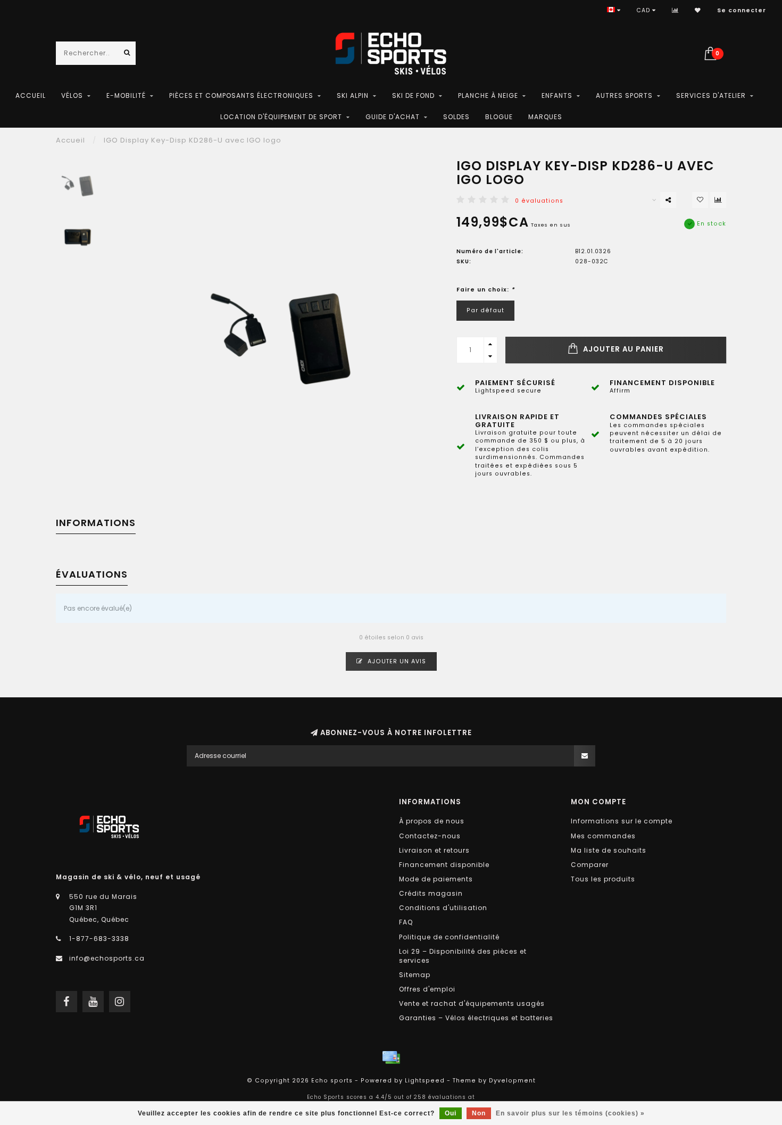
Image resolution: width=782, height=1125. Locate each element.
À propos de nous (431, 821)
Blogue (499, 116)
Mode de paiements (436, 879)
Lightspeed (425, 1081)
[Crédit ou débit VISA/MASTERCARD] (391, 1057)
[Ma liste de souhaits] (698, 10)
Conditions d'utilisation (443, 907)
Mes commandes (603, 835)
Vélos (72, 95)
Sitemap (414, 974)
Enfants (557, 95)
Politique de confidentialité (449, 936)
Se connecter (741, 10)
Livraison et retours (434, 850)
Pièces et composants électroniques (241, 95)
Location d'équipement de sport (281, 116)
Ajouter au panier (622, 349)
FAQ (406, 922)
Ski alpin (353, 95)
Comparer (590, 864)
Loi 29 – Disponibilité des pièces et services (463, 956)
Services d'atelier (711, 95)
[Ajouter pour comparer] (718, 200)
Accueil (30, 95)
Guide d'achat (392, 116)
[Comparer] (675, 10)
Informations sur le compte (621, 821)
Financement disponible (444, 864)
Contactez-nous (430, 835)
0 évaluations (539, 201)
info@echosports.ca (107, 958)
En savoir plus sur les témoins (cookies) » (570, 1113)
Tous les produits (603, 879)
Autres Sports (624, 95)
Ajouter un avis (395, 661)
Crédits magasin (431, 893)
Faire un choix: (485, 290)
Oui (450, 1113)
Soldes (456, 116)
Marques (545, 116)
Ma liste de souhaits (608, 850)
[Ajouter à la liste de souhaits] (700, 200)
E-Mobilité (126, 95)
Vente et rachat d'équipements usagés (472, 1003)
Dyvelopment (512, 1081)
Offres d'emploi (427, 989)
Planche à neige (488, 95)
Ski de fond (413, 95)
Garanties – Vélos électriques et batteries (476, 1017)
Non (479, 1113)
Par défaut (485, 310)
